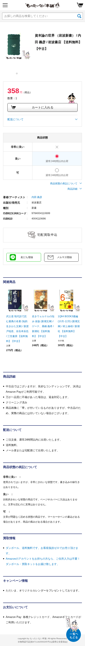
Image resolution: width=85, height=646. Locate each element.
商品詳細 (72, 188)
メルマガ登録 (64, 257)
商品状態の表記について (63, 183)
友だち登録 (27, 257)
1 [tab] (17, 73)
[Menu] (5, 5)
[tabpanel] (17, 46)
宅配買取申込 (47, 234)
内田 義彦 (37, 197)
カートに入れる (42, 107)
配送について (15, 119)
